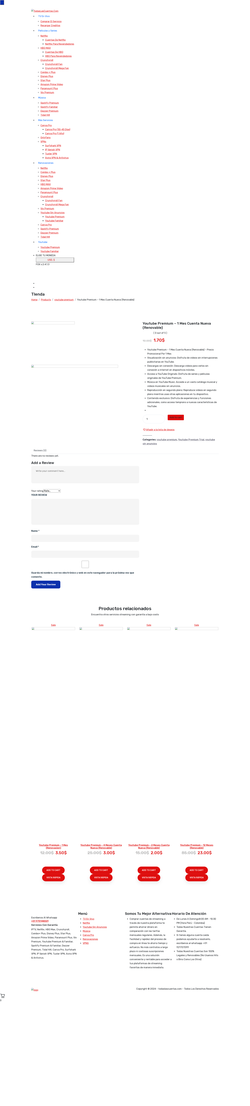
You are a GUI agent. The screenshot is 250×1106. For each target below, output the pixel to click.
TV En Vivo (44, 16)
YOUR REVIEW (39, 495)
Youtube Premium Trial (191, 439)
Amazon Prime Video (52, 84)
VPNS (86, 943)
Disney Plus (47, 76)
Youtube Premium (55, 216)
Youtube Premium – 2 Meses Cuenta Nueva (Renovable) (149, 846)
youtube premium (167, 439)
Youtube (42, 242)
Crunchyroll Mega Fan (57, 68)
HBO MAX (46, 48)
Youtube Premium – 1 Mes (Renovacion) (53, 846)
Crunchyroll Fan (53, 64)
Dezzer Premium (49, 111)
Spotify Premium (50, 103)
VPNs (43, 141)
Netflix (44, 36)
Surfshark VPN (53, 145)
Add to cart (176, 417)
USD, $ (51, 259)
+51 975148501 (39, 921)
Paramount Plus (49, 88)
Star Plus (45, 80)
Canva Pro (46, 125)
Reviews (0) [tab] (40, 450)
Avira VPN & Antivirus (57, 157)
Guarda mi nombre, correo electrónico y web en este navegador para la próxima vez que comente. (82, 574)
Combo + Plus (48, 72)
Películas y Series (47, 30)
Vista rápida (53, 877)
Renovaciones (45, 163)
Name (35, 531)
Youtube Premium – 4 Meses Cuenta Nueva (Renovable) (101, 846)
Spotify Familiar (49, 107)
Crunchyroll (47, 60)
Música (42, 97)
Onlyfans (45, 137)
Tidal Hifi (45, 115)
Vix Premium (47, 92)
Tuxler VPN (51, 153)
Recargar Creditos (50, 25)
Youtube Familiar (54, 220)
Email (35, 546)
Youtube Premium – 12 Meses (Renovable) (196, 846)
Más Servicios (45, 120)
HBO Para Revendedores (58, 56)
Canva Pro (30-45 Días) (57, 129)
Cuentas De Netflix (55, 40)
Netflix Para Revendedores (59, 44)
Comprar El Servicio (51, 21)
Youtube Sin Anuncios (53, 212)
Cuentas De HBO (54, 52)
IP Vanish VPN (52, 149)
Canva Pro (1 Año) (54, 133)
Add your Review (46, 584)
